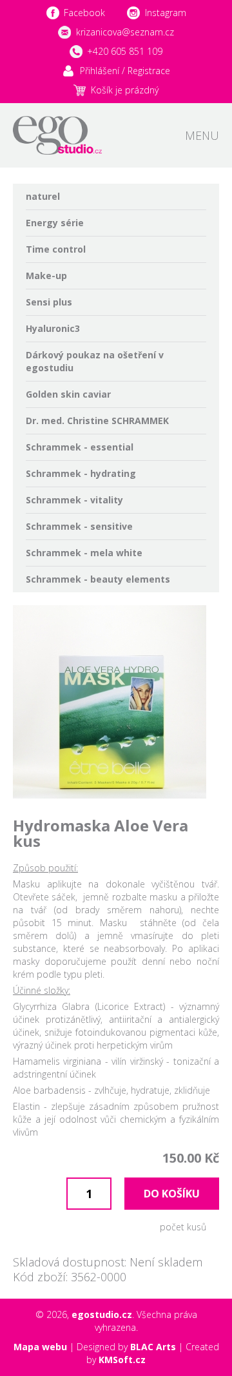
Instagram (165, 12)
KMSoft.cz (122, 1359)
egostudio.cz (102, 1314)
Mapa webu (40, 1347)
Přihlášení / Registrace (125, 70)
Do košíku (172, 1194)
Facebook (84, 12)
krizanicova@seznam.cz (125, 32)
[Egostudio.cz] (57, 135)
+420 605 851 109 (124, 51)
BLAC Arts (153, 1347)
